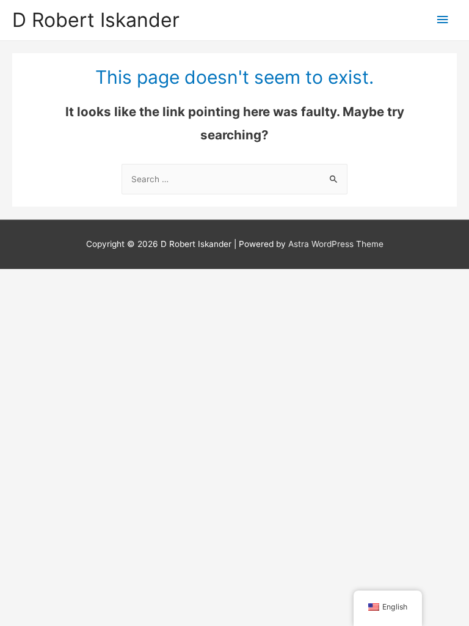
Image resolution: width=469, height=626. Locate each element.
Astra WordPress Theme (336, 244)
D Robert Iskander (96, 20)
